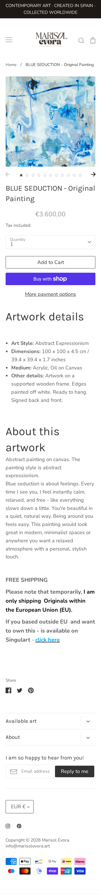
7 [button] (56, 175)
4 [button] (39, 175)
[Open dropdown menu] (88, 721)
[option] (50, 121)
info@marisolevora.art (28, 846)
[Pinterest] (19, 826)
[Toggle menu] (9, 40)
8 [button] (62, 175)
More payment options (50, 294)
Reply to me (74, 771)
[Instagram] (7, 826)
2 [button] (27, 175)
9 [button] (68, 175)
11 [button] (80, 175)
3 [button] (33, 175)
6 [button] (50, 175)
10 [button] (74, 175)
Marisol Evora (55, 840)
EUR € (18, 806)
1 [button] (21, 175)
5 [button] (44, 175)
